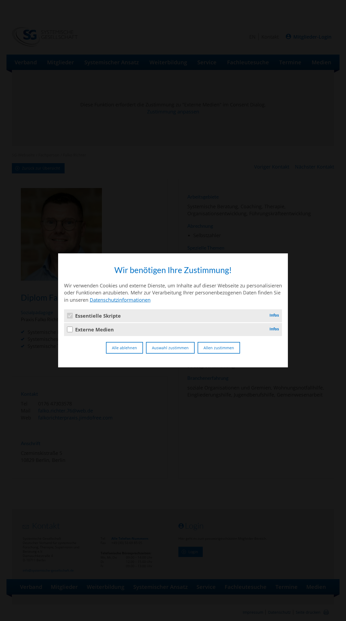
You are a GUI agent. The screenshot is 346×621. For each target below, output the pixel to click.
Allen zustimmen (219, 347)
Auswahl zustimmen (170, 347)
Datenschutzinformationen (120, 300)
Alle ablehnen (124, 347)
